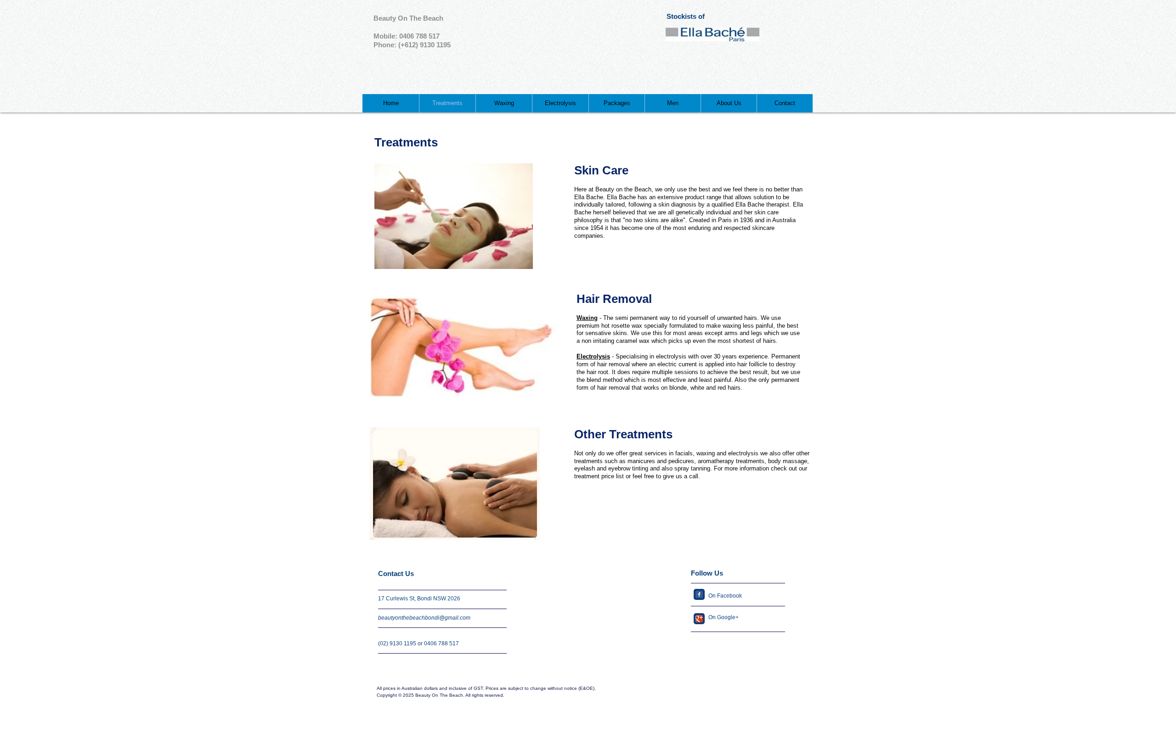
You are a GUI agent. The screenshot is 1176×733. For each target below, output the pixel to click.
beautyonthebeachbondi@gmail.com (424, 618)
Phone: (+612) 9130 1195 (412, 45)
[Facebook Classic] (699, 594)
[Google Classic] (699, 618)
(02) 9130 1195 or (401, 643)
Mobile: (386, 36)
